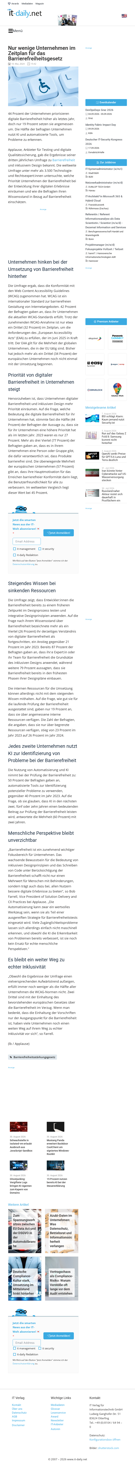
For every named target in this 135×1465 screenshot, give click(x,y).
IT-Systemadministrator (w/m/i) (103, 169)
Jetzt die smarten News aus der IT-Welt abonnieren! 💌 (26, 524)
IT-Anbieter (57, 1424)
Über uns (17, 1408)
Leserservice (58, 1412)
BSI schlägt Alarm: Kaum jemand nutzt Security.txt (113, 419)
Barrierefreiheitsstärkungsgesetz (34, 1057)
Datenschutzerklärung (23, 564)
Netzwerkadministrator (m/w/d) (104, 182)
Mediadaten (58, 1405)
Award (54, 1416)
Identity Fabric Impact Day (100, 124)
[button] (15, 31)
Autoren (55, 1429)
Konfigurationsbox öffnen (104, 1439)
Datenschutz (19, 1412)
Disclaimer (18, 1425)
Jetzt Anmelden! (60, 533)
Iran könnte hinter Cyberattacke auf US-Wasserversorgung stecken (114, 475)
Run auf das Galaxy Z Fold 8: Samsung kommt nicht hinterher (114, 438)
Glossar (55, 1408)
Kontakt (16, 1405)
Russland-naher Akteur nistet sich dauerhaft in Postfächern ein (112, 495)
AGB (14, 1416)
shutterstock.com (108, 1448)
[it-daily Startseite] (30, 13)
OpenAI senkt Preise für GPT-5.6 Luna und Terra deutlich (114, 457)
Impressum (18, 1420)
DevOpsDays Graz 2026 (99, 110)
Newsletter (57, 1420)
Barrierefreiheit (63, 160)
